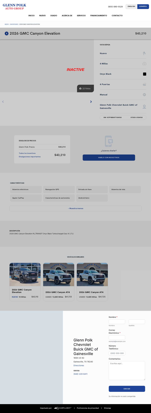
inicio (31, 15)
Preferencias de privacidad (86, 408)
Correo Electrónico (114, 331)
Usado (53, 15)
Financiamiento (98, 15)
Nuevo (42, 15)
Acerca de (67, 15)
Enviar (127, 389)
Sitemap (106, 408)
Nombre (113, 317)
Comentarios (114, 359)
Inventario (14, 24)
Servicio (81, 15)
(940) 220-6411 (80, 374)
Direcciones (78, 365)
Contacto (117, 15)
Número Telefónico (113, 347)
